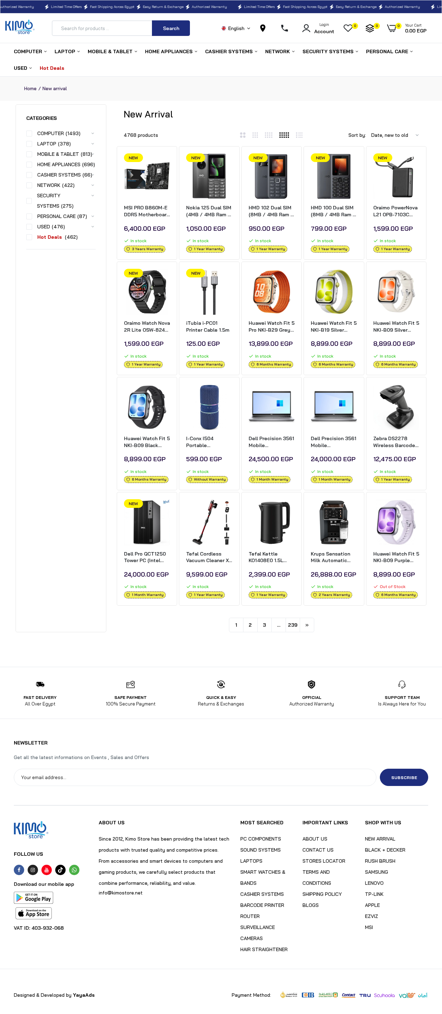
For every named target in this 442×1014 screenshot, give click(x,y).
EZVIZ (371, 916)
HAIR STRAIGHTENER (264, 949)
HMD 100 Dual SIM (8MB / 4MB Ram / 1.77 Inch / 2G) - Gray (333, 211)
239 (292, 625)
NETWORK (278, 51)
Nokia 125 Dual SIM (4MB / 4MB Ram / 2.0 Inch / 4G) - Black (208, 211)
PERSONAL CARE (388, 51)
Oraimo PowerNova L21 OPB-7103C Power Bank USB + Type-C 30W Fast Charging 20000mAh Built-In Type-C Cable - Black (395, 211)
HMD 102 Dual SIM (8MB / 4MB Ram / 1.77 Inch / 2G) (271, 211)
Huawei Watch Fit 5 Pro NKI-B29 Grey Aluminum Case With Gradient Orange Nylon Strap (272, 326)
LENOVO (374, 883)
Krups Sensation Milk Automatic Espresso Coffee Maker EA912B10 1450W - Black (331, 557)
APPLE (372, 905)
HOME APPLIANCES (169, 51)
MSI (369, 927)
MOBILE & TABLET (111, 51)
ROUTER (250, 916)
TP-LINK (374, 894)
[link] (163, 165)
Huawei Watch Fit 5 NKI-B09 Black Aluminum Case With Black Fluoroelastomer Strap (147, 442)
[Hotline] (287, 28)
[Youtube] (46, 870)
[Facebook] (19, 870)
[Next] (307, 625)
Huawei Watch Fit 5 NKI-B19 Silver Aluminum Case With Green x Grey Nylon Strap (334, 326)
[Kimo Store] (20, 28)
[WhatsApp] (74, 870)
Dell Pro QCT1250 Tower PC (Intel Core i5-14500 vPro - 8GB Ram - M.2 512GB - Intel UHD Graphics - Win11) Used (147, 557)
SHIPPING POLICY (322, 894)
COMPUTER (29, 51)
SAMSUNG (376, 872)
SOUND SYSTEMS (260, 850)
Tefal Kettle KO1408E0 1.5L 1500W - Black (266, 557)
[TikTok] (60, 870)
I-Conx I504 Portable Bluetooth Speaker (209, 442)
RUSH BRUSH (380, 861)
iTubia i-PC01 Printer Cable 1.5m (207, 326)
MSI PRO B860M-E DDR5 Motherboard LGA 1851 (147, 211)
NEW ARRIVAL (380, 839)
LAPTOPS (251, 861)
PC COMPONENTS (260, 839)
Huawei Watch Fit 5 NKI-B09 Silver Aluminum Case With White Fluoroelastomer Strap (396, 326)
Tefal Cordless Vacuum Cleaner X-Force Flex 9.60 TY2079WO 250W (208, 557)
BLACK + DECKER (385, 850)
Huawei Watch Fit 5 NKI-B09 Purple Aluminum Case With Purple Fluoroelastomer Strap (396, 557)
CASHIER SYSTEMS (229, 51)
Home (30, 88)
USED (21, 68)
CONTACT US (318, 850)
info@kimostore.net (121, 893)
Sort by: (357, 135)
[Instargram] (33, 870)
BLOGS (310, 905)
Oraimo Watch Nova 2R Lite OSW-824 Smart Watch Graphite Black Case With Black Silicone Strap (147, 326)
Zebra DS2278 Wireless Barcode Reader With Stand (395, 442)
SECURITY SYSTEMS (328, 51)
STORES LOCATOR (323, 861)
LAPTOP (66, 51)
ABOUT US (314, 839)
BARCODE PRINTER (262, 905)
